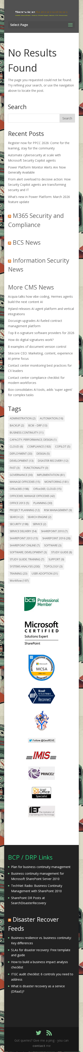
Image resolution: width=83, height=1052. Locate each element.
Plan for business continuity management (41, 867)
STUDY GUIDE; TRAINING (27, 559)
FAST (14, 468)
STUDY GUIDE (61, 552)
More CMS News (31, 287)
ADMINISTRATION (22, 418)
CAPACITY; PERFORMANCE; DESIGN (33, 440)
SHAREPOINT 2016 (56, 538)
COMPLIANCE (39, 446)
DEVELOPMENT (21, 461)
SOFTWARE (52, 545)
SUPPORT (56, 559)
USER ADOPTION (45, 573)
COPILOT (62, 446)
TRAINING (18, 573)
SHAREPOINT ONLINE (25, 545)
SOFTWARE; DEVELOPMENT (28, 552)
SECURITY (19, 524)
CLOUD (16, 446)
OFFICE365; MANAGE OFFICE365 (32, 496)
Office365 (19, 489)
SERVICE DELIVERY (23, 531)
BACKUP (17, 425)
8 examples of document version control (37, 346)
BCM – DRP (37, 425)
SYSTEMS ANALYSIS (25, 566)
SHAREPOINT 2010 (54, 531)
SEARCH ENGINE (39, 517)
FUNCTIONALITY (36, 468)
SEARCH (16, 517)
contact (39, 1046)
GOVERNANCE (21, 475)
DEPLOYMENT (21, 454)
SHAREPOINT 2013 (24, 538)
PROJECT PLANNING (25, 510)
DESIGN (43, 454)
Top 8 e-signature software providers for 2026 (41, 333)
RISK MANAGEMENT (58, 510)
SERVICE (39, 524)
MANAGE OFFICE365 (25, 482)
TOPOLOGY (53, 566)
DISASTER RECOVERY (53, 461)
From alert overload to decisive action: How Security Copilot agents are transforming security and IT (39, 184)
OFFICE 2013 (19, 503)
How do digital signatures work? (31, 340)
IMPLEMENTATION (51, 475)
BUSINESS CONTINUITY (26, 432)
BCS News (27, 242)
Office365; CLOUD (47, 489)
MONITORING (56, 482)
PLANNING (42, 503)
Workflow (19, 581)
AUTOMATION (51, 418)
